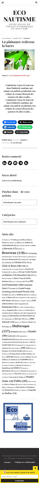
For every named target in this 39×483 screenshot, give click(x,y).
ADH (23, 240)
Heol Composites (21, 297)
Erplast (10, 278)
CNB (24, 266)
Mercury (19, 319)
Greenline (6, 295)
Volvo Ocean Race (29, 384)
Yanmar (24, 390)
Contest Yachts (19, 269)
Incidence (11, 304)
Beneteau (13, 253)
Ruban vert (31, 357)
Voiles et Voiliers (10, 384)
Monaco (17, 322)
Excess (14, 281)
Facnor (20, 281)
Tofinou (25, 374)
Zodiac (11, 393)
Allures (20, 243)
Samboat (15, 360)
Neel (15, 342)
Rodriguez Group (20, 357)
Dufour (11, 275)
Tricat (31, 374)
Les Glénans (16, 313)
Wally (4, 387)
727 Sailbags (15, 240)
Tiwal (17, 374)
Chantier (27, 38)
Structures (7, 371)
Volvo (20, 384)
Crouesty (6, 272)
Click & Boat (11, 265)
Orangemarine (30, 345)
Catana (20, 262)
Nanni (25, 332)
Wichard (9, 390)
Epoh (4, 278)
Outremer (6, 348)
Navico (18, 339)
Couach (29, 269)
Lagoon (11, 310)
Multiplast (16, 332)
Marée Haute (28, 316)
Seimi (6, 365)
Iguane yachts (27, 300)
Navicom (26, 339)
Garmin (14, 288)
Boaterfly (32, 256)
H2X (28, 295)
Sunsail (24, 371)
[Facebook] (15, 163)
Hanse (11, 297)
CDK (29, 262)
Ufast (6, 377)
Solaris (25, 368)
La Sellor (20, 310)
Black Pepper (9, 256)
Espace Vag (19, 278)
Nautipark (23, 336)
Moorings (7, 327)
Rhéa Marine (29, 354)
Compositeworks (8, 269)
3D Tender (6, 240)
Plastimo (6, 351)
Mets (26, 319)
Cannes (24, 259)
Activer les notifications (12, 180)
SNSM (17, 368)
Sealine (26, 362)
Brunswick (14, 259)
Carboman (9, 262)
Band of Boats (26, 245)
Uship (22, 377)
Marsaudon (15, 316)
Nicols (21, 342)
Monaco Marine (29, 322)
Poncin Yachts (18, 351)
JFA (19, 307)
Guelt (13, 295)
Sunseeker (33, 371)
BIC (28, 253)
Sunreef (17, 371)
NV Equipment (19, 345)
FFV (27, 281)
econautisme (7, 38)
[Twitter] (10, 163)
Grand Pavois (24, 291)
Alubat (29, 243)
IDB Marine (8, 300)
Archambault (9, 245)
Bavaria (10, 248)
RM (10, 356)
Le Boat (28, 310)
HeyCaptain (32, 297)
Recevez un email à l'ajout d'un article (19, 472)
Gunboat (21, 295)
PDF (25, 348)
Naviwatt (8, 342)
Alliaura (12, 242)
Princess (28, 351)
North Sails (8, 345)
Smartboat (7, 368)
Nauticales (13, 336)
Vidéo (20, 381)
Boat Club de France (21, 256)
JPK (23, 307)
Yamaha (17, 390)
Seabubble (25, 359)
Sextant (19, 365)
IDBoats (18, 300)
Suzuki (5, 374)
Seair (19, 362)
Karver (29, 307)
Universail (13, 377)
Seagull (12, 362)
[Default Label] (4, 163)
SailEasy (6, 360)
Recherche (35, 2)
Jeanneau (9, 306)
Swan (11, 374)
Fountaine (14, 284)
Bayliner (20, 249)
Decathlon (15, 272)
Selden (13, 365)
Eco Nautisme (19, 15)
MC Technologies (8, 319)
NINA (27, 342)
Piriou (33, 348)
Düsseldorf (23, 275)
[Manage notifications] (4, 471)
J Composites (22, 304)
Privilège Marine (16, 354)
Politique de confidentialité (25, 462)
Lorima (5, 316)
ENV (33, 275)
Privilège (5, 354)
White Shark (21, 387)
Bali (18, 245)
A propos (7, 462)
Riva (4, 357)
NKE (32, 342)
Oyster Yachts (16, 348)
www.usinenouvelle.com (19, 75)
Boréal (5, 259)
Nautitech (8, 339)
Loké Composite (29, 313)
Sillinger (27, 365)
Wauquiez (12, 387)
